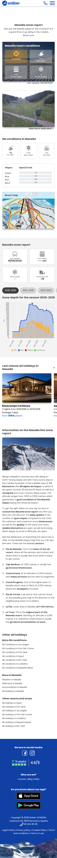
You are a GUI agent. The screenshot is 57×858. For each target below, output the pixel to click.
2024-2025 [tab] (28, 290)
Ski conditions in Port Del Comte (18, 648)
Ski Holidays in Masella (13, 691)
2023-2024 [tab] (46, 290)
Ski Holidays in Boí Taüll (13, 726)
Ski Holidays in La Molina (14, 718)
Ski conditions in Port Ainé (14, 652)
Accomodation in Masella (14, 687)
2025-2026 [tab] (10, 290)
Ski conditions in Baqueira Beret (17, 667)
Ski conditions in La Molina (14, 663)
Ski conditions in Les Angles (15, 644)
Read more (28, 35)
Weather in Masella (11, 679)
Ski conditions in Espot (13, 656)
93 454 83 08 (30, 824)
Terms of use (37, 833)
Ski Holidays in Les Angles (14, 710)
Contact (22, 779)
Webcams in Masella (12, 683)
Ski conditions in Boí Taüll (14, 660)
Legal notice (8, 830)
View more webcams (40, 128)
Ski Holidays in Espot (12, 703)
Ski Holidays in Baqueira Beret (16, 722)
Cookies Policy (39, 830)
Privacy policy (23, 830)
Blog (30, 779)
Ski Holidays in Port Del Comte (17, 714)
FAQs (36, 779)
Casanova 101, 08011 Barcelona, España (28, 820)
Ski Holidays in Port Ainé (13, 706)
